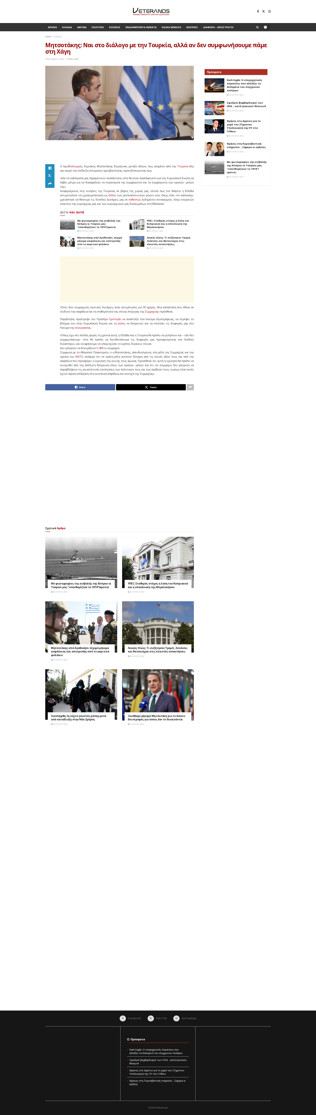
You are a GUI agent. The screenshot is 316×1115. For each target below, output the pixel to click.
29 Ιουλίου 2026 (155, 231)
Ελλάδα (67, 27)
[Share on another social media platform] (49, 184)
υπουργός (76, 166)
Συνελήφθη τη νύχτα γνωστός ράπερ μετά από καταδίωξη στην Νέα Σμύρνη (78, 717)
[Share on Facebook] (49, 168)
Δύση (121, 323)
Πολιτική (98, 27)
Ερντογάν (115, 319)
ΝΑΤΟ (79, 356)
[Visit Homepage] (151, 11)
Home (48, 36)
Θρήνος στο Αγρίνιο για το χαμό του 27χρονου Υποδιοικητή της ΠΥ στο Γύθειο (244, 126)
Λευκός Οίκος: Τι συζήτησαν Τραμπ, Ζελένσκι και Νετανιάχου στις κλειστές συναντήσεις (169, 241)
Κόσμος (114, 27)
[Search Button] (257, 27)
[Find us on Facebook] (258, 11)
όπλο (111, 195)
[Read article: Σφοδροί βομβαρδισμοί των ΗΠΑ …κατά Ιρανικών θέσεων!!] (214, 108)
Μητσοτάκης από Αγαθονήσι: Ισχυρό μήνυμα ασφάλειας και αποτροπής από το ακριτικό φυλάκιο (99, 241)
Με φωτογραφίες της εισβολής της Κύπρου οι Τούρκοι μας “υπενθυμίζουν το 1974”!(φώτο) (98, 224)
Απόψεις (192, 27)
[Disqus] (119, 778)
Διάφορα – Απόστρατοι (218, 27)
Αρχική (52, 27)
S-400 (100, 348)
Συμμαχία (151, 311)
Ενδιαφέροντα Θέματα (141, 27)
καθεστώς (135, 199)
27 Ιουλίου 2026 (136, 724)
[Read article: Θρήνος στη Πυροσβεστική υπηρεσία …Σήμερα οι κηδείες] (214, 149)
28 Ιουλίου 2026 (155, 248)
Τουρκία (182, 166)
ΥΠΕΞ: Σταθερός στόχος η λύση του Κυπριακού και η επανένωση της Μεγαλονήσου (168, 224)
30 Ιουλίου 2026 (86, 231)
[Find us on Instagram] (269, 11)
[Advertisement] (120, 152)
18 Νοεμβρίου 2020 (54, 58)
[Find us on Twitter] (263, 11)
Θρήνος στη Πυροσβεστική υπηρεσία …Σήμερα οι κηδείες (246, 145)
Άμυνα (81, 27)
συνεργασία (82, 327)
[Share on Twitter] (49, 176)
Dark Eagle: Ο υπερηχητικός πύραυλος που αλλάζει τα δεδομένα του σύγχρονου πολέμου (244, 85)
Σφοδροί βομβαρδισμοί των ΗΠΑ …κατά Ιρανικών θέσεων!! (246, 104)
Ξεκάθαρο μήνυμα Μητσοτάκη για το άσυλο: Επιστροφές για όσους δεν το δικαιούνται (156, 717)
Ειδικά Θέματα (171, 27)
